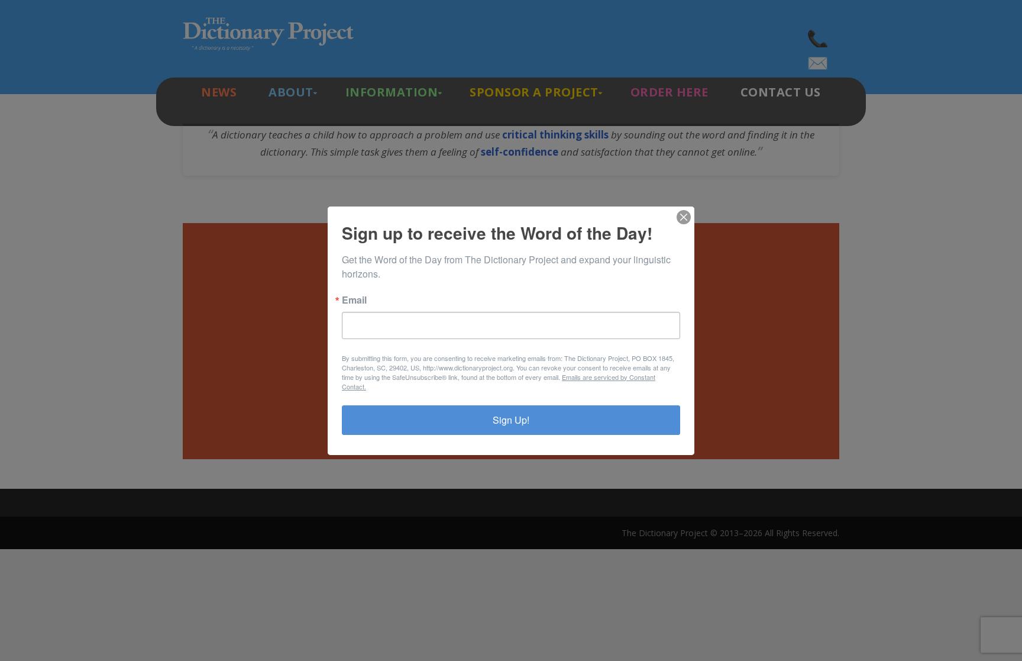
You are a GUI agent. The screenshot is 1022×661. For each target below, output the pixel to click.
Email (354, 300)
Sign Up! (511, 420)
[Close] (684, 217)
